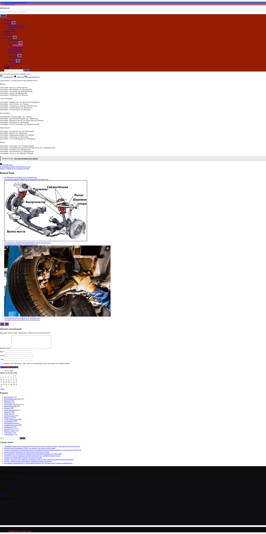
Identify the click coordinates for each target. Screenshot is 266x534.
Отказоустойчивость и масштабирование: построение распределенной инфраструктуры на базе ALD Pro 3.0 (42, 450)
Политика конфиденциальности (15, 2)
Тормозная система (15, 53)
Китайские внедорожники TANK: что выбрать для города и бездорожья (29, 448)
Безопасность (9, 20)
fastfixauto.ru (4, 8)
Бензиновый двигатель (16, 25)
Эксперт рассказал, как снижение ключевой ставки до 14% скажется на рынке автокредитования (38, 459)
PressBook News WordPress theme (19, 531)
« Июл (2, 389)
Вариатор (15, 58)
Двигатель (8, 23)
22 (14, 382)
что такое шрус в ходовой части (15, 177)
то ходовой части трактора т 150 (15, 244)
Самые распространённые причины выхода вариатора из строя (26, 452)
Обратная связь (9, 4)
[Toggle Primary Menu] (3, 16)
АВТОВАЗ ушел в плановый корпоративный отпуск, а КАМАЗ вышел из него (32, 456)
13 (9, 380)
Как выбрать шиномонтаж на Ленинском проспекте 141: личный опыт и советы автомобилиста (38, 463)
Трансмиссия (13, 56)
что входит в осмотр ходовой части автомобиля (21, 179)
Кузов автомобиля (14, 40)
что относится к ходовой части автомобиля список (22, 243)
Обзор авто (8, 35)
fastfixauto (20, 77)
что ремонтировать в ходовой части (17, 318)
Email (2, 355)
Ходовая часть (17, 45)
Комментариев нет (33, 77)
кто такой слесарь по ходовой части (16, 320)
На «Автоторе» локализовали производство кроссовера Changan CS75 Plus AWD (33, 454)
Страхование (8, 65)
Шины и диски (17, 47)
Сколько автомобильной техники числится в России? (23, 457)
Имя (2, 352)
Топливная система (15, 51)
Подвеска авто (13, 43)
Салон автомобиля (15, 49)
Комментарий (5, 348)
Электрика (12, 61)
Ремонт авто (8, 38)
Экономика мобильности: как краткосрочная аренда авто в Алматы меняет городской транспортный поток (42, 446)
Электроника (17, 63)
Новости (7, 33)
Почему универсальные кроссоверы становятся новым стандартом (28, 461)
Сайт (2, 359)
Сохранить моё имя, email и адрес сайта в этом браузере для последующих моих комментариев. (36, 363)
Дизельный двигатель (16, 27)
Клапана (11, 29)
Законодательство (10, 31)
